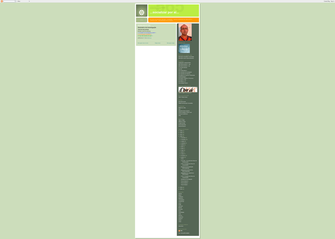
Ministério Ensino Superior (184, 110)
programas (181, 216)
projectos (181, 218)
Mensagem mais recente (143, 43)
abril (182, 152)
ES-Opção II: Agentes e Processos (186, 78)
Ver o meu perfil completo (184, 233)
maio (182, 150)
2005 (181, 187)
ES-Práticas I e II (182, 81)
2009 (181, 130)
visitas (180, 221)
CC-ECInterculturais (183, 67)
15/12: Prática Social (183, 97)
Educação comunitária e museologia (186, 56)
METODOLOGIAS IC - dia (184, 65)
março (182, 153)
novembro (183, 139)
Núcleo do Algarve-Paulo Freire (185, 112)
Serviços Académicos (183, 113)
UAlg (180, 115)
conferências (181, 201)
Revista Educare (182, 126)
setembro (183, 143)
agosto (182, 144)
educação (181, 206)
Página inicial (157, 43)
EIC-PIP (180, 69)
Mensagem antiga (170, 43)
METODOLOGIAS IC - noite (185, 64)
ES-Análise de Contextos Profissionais (187, 75)
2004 (181, 189)
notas (180, 213)
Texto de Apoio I (184, 184)
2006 (181, 136)
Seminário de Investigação (186, 179)
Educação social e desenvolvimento (186, 58)
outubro (183, 141)
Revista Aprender (182, 124)
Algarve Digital (182, 120)
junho (182, 148)
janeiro (182, 157)
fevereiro (183, 155)
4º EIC (182, 158)
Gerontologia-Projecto (183, 83)
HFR (181, 230)
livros (180, 210)
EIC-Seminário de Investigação (185, 72)
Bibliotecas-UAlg (182, 107)
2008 (181, 132)
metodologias (181, 212)
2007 (181, 134)
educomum (181, 226)
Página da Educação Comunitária (186, 103)
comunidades (181, 199)
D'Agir (180, 204)
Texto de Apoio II (184, 182)
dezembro (183, 137)
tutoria (180, 220)
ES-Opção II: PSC (182, 79)
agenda (180, 193)
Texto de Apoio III (184, 181)
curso (180, 203)
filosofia (180, 207)
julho (182, 146)
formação (181, 209)
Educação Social (182, 101)
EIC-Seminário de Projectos (184, 73)
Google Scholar (182, 123)
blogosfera (181, 198)
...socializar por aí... (164, 12)
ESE (179, 109)
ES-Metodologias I (182, 76)
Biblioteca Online (182, 121)
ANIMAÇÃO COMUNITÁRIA (185, 62)
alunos (180, 195)
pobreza (180, 215)
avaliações (181, 196)
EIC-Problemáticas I (183, 70)
